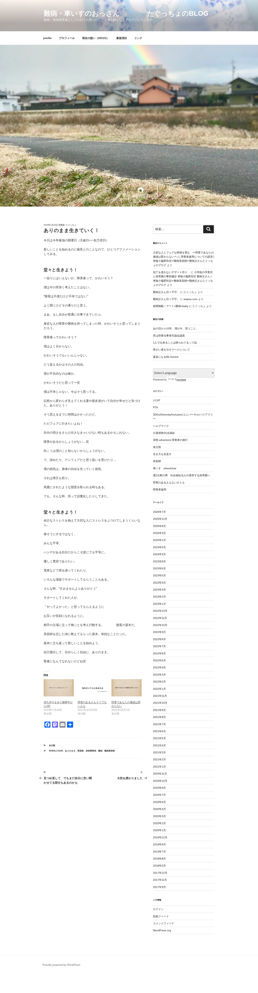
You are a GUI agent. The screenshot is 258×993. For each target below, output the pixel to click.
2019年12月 (160, 837)
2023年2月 (159, 596)
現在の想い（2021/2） (95, 38)
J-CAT (156, 400)
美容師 (80, 751)
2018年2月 (159, 865)
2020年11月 (160, 773)
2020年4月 (159, 809)
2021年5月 (159, 738)
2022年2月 (159, 681)
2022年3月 (159, 674)
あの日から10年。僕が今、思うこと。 (175, 328)
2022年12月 (160, 610)
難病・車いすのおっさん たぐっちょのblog (126, 13)
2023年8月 (159, 561)
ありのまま (70, 751)
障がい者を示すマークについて (171, 349)
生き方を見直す (162, 454)
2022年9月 (159, 632)
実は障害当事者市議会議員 (169, 335)
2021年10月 (160, 702)
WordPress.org (162, 930)
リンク (138, 38)
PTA (155, 407)
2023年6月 (159, 568)
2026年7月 (159, 511)
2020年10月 (160, 780)
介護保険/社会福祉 (164, 432)
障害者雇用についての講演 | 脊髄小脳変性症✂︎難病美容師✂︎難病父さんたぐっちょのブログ (183, 261)
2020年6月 (159, 802)
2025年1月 (159, 540)
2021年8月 (159, 717)
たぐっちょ (71, 225)
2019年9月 (159, 844)
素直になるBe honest (165, 356)
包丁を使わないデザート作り (171, 272)
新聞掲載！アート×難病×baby (170, 306)
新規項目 (121, 38)
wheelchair (56, 751)
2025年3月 (159, 533)
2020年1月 (159, 830)
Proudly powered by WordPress (61, 964)
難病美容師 (109, 751)
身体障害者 (91, 751)
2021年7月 (159, 724)
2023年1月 (159, 603)
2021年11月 (160, 695)
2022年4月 (159, 667)
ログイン (158, 909)
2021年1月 (159, 766)
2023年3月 (159, 589)
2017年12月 (160, 872)
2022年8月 (159, 639)
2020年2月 (159, 823)
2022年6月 (159, 653)
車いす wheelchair (164, 468)
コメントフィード (163, 923)
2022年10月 (160, 625)
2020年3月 (159, 816)
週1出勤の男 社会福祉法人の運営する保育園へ (181, 475)
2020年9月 (159, 787)
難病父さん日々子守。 (166, 292)
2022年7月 (159, 646)
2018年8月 (159, 858)
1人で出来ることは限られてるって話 (175, 342)
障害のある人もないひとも (169, 482)
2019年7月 (159, 851)
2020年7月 (159, 794)
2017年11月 (160, 879)
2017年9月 (159, 887)
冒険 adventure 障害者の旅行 (170, 439)
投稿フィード (161, 916)
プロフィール (67, 38)
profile (47, 38)
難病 (100, 751)
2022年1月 (159, 688)
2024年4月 (159, 554)
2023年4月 (159, 582)
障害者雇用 (159, 489)
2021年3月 (159, 752)
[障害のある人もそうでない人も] (93, 687)
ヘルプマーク (161, 425)
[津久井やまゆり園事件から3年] (59, 687)
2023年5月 (159, 575)
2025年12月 (160, 518)
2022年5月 (159, 660)
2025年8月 (159, 526)
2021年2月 (159, 759)
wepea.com (190, 299)
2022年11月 (160, 618)
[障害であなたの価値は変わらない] (126, 687)
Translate (180, 379)
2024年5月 (159, 547)
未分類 (52, 745)
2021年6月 (159, 731)
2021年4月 (159, 745)
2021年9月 (159, 710)
